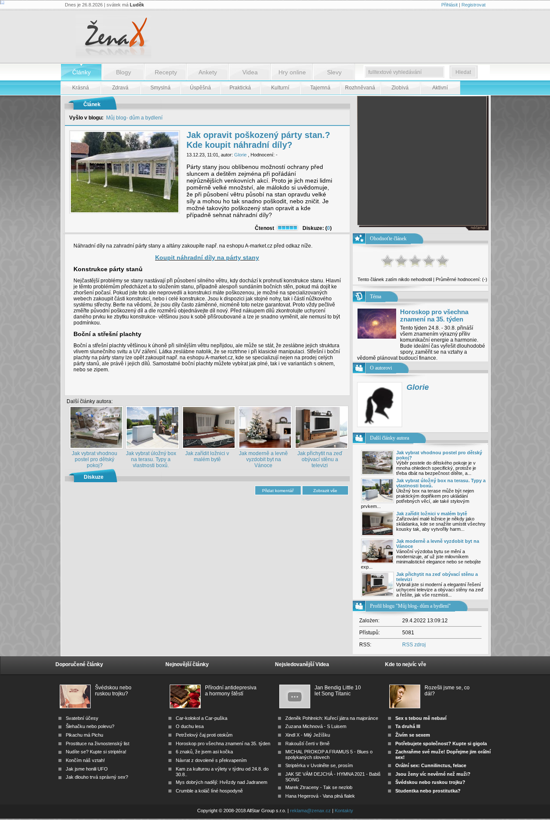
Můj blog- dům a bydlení (134, 118)
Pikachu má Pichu (84, 734)
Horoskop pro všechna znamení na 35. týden (434, 315)
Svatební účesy (82, 718)
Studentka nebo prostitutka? (428, 790)
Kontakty (344, 810)
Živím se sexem (412, 734)
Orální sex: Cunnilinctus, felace (430, 765)
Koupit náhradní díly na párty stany (207, 257)
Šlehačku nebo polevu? (90, 726)
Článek (92, 104)
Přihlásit (449, 4)
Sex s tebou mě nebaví (420, 718)
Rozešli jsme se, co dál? (447, 691)
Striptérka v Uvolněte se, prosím (319, 765)
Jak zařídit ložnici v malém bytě (207, 456)
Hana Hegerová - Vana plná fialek (320, 796)
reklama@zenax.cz (310, 810)
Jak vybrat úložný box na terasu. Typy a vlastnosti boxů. (151, 459)
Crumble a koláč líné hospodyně (209, 790)
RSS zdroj (414, 645)
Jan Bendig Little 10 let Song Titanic (338, 691)
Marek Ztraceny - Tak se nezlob (318, 787)
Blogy (123, 72)
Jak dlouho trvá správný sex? (97, 777)
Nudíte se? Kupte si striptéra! (96, 751)
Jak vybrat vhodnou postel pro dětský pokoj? (94, 459)
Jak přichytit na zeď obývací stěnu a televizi (319, 459)
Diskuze (94, 477)
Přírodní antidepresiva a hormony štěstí (231, 691)
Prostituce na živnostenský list (97, 743)
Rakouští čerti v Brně (307, 743)
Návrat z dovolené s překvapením (211, 760)
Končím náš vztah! (85, 760)
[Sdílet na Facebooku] (327, 388)
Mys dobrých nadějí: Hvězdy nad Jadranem (221, 782)
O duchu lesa (190, 726)
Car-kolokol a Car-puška (201, 718)
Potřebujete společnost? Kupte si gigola (441, 743)
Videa (250, 72)
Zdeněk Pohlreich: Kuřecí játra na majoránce (331, 718)
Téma (375, 297)
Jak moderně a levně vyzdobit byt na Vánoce (263, 459)
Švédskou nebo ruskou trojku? (113, 691)
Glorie (240, 154)
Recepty (166, 72)
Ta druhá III (407, 726)
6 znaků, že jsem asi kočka (204, 751)
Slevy (334, 72)
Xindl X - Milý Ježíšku (307, 734)
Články (81, 72)
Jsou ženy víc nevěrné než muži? (433, 774)
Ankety (208, 72)
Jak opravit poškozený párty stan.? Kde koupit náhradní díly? (258, 140)
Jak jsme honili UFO (87, 768)
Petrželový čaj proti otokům (204, 734)
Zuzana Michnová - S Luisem (315, 726)
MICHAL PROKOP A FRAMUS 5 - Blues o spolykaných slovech (329, 754)
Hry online (292, 72)
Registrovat (473, 4)
